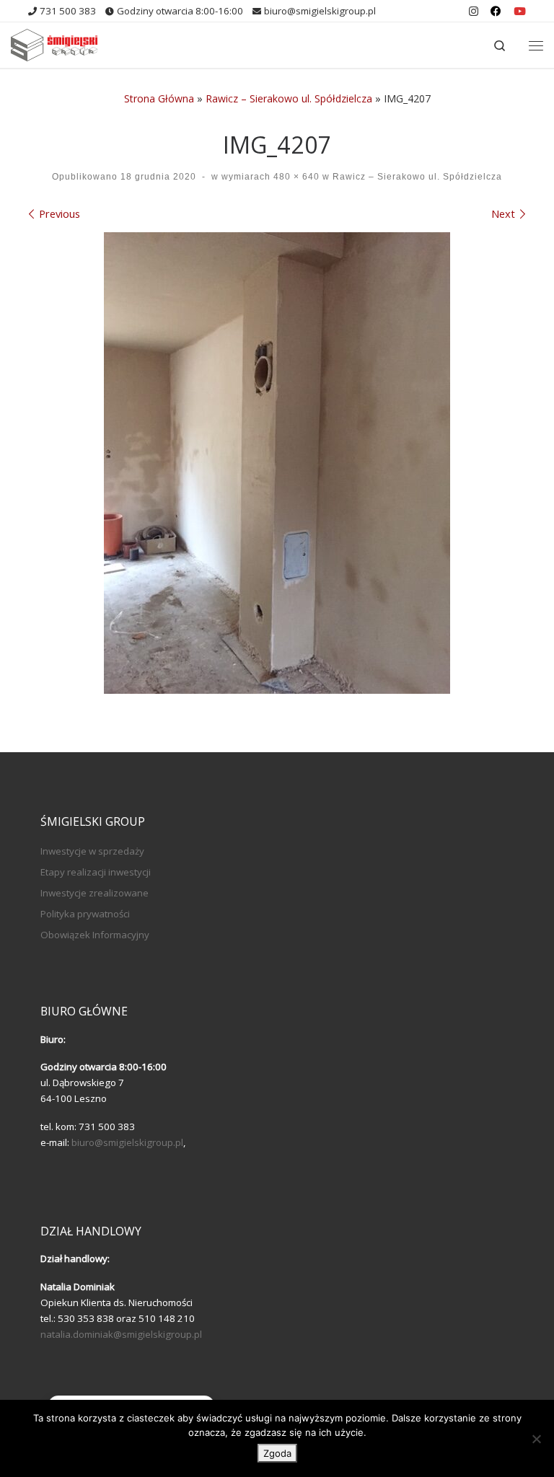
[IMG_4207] (277, 463)
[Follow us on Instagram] (473, 11)
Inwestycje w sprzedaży (92, 851)
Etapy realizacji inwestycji (95, 871)
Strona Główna (159, 98)
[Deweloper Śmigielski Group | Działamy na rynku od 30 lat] (54, 43)
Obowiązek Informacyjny (94, 934)
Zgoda (277, 1453)
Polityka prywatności (85, 913)
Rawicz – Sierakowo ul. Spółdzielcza (289, 98)
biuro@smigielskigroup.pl (127, 1142)
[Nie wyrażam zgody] (536, 1439)
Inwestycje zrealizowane (94, 892)
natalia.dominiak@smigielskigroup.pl (121, 1334)
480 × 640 (295, 177)
